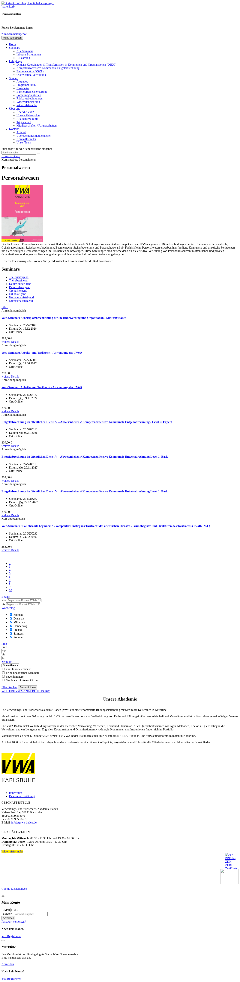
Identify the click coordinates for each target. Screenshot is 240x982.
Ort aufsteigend (18, 290)
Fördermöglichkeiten (28, 95)
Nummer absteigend (21, 300)
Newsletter (22, 88)
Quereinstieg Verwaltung (31, 74)
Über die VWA (25, 112)
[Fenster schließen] (3, 940)
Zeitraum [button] (7, 661)
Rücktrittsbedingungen (29, 98)
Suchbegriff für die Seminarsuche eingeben (27, 148)
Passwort (7, 913)
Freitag (18, 629)
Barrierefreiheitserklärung (31, 91)
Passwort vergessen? (14, 921)
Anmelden (8, 918)
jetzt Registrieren (11, 936)
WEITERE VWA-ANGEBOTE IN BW (26, 691)
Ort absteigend (17, 294)
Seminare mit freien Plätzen (22, 680)
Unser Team (23, 142)
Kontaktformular (26, 139)
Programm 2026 (26, 84)
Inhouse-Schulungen (28, 54)
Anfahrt (21, 132)
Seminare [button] (14, 47)
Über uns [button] (14, 108)
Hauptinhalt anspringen (40, 3)
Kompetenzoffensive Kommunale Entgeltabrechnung (48, 68)
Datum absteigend (19, 287)
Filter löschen (9, 687)
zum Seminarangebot (14, 34)
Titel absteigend (18, 280)
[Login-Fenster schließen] (3, 896)
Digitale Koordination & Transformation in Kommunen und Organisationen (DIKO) (66, 64)
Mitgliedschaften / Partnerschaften (36, 125)
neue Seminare (14, 676)
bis (4, 604)
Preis (4, 647)
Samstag (18, 633)
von (4, 600)
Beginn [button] (6, 596)
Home (12, 44)
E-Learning (23, 57)
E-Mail (6, 909)
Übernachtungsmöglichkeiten (33, 135)
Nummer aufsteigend (21, 297)
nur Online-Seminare (18, 669)
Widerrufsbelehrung (28, 101)
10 (10, 590)
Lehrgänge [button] (15, 61)
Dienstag (19, 618)
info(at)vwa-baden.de (24, 822)
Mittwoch (19, 622)
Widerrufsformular (12, 851)
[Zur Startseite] (14, 3)
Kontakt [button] (14, 128)
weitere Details (10, 341)
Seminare (14, 156)
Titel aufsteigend (18, 277)
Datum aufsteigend (20, 283)
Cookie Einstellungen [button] (16, 888)
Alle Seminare (24, 51)
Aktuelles (22, 81)
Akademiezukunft (27, 118)
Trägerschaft (23, 122)
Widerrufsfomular (26, 105)
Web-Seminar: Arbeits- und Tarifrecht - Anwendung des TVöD (42, 352)
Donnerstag (20, 626)
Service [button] (13, 78)
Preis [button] (4, 643)
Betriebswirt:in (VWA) (30, 71)
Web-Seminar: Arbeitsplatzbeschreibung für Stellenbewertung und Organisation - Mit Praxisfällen (64, 317)
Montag (18, 614)
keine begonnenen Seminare (22, 672)
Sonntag (18, 637)
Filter (5, 307)
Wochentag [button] (8, 608)
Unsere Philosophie (28, 115)
